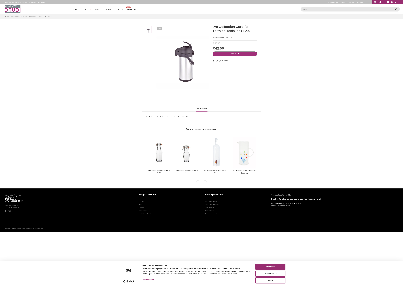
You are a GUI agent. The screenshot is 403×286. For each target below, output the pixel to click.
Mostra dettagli (148, 279)
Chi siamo (142, 201)
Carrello (351, 2)
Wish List (343, 2)
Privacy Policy (209, 208)
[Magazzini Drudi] (12, 12)
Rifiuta (270, 280)
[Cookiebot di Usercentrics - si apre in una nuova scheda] (128, 281)
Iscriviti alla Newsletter (146, 214)
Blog (140, 204)
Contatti (141, 208)
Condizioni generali (212, 201)
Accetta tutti (270, 267)
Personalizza (269, 273)
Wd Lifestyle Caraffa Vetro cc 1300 (244, 171)
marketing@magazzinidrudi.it (35, 2)
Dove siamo (143, 211)
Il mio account (333, 2)
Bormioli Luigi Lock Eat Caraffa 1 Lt (159, 171)
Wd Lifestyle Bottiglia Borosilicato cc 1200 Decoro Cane (222, 171)
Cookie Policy (209, 211)
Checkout (360, 2)
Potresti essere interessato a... (201, 129)
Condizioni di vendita (212, 204)
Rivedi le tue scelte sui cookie (215, 214)
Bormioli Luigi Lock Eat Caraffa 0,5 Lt (187, 171)
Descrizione (201, 108)
